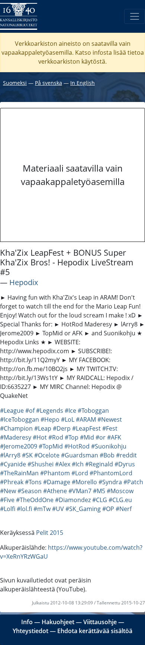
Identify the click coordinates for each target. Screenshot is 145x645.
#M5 (99, 491)
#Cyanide (13, 464)
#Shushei (41, 464)
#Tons (33, 482)
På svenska (48, 82)
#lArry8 (10, 455)
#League (12, 410)
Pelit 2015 (49, 533)
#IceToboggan (19, 419)
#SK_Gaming (83, 509)
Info (27, 622)
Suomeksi (15, 82)
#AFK (114, 437)
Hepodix (23, 282)
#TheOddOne (35, 500)
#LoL (67, 419)
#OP (108, 509)
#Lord (79, 473)
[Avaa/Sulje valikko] (134, 16)
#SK (27, 455)
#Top (71, 437)
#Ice (70, 410)
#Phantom (55, 473)
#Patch (133, 482)
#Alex (62, 464)
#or (101, 437)
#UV (58, 509)
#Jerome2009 (18, 446)
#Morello (84, 482)
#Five (7, 500)
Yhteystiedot (30, 631)
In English (82, 82)
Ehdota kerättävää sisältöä (94, 631)
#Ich (78, 464)
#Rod (55, 437)
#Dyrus (125, 464)
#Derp (62, 428)
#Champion (16, 428)
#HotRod (77, 446)
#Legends (49, 410)
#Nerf (124, 509)
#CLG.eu (120, 500)
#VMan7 (79, 491)
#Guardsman (79, 455)
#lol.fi (24, 509)
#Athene (55, 491)
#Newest (109, 419)
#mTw (42, 509)
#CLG (99, 500)
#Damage (56, 482)
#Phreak (11, 482)
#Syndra (110, 482)
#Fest (109, 428)
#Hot (40, 437)
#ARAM (86, 419)
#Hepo (50, 419)
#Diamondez (73, 500)
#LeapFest (86, 428)
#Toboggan (93, 410)
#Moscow (120, 491)
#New (8, 491)
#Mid (87, 437)
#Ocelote (46, 455)
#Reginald (99, 464)
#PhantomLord (111, 473)
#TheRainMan (19, 473)
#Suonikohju (108, 446)
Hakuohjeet (58, 622)
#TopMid (51, 446)
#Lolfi (7, 509)
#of (30, 410)
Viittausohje (100, 622)
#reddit (126, 455)
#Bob (107, 455)
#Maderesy (15, 437)
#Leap (42, 428)
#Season (29, 491)
